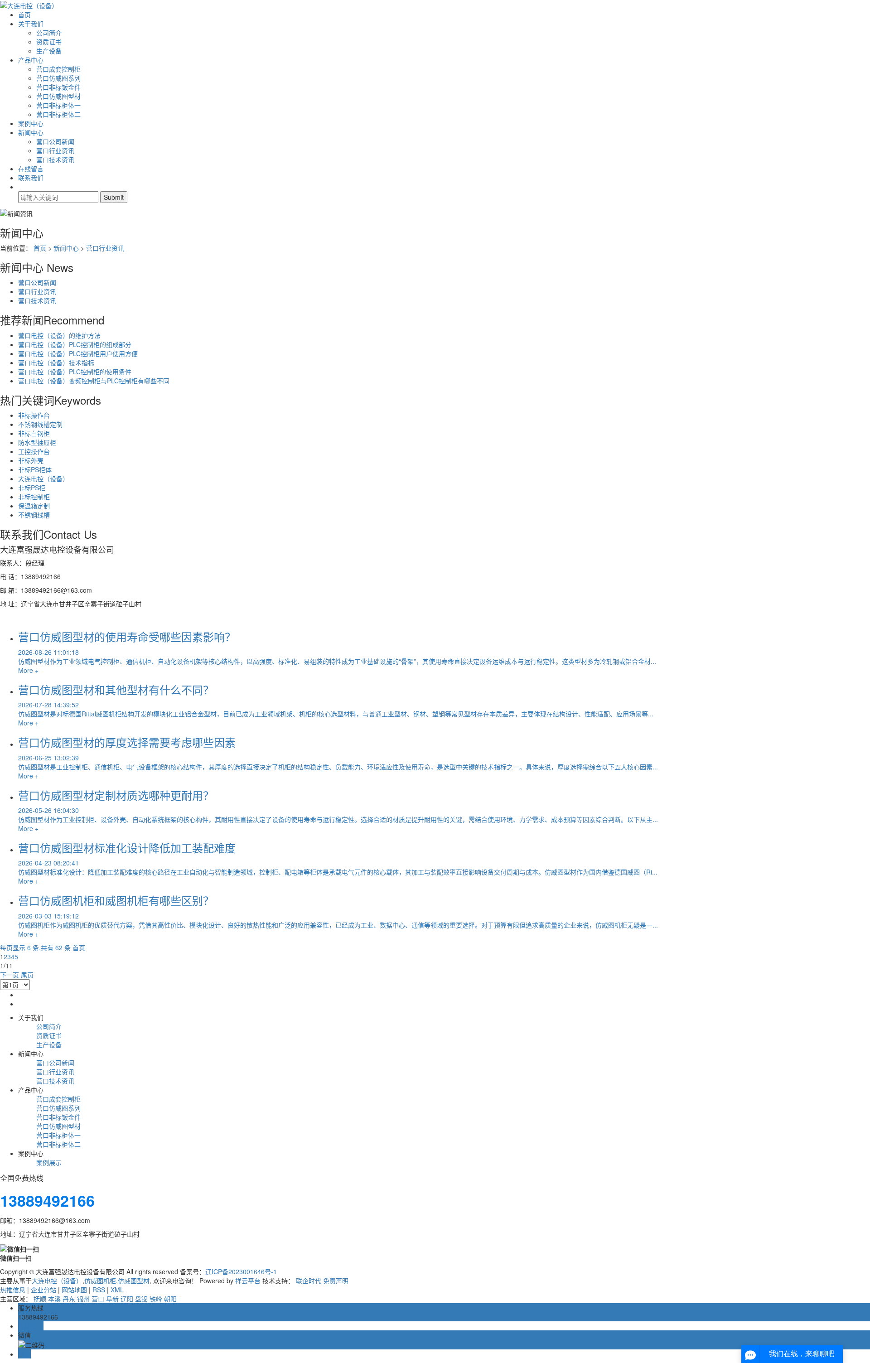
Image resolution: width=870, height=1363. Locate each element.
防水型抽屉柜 (37, 442)
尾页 (27, 974)
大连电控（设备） (43, 478)
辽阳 (127, 1298)
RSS (98, 1289)
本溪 (54, 1298)
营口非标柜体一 (58, 105)
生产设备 (49, 50)
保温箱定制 (34, 505)
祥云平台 (248, 1280)
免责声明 (335, 1280)
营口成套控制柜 (58, 68)
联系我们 (31, 177)
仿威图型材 (134, 1280)
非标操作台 (34, 415)
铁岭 (156, 1298)
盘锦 (141, 1298)
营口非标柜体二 (58, 114)
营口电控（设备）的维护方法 (59, 335)
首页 (24, 14)
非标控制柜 (34, 496)
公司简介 (49, 32)
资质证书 (49, 41)
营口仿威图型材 (58, 96)
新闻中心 (31, 132)
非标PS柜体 (35, 469)
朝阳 (170, 1298)
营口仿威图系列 (58, 77)
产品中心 (31, 59)
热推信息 (12, 1289)
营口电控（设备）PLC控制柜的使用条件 (74, 371)
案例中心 (31, 123)
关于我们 (31, 23)
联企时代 (308, 1280)
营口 (98, 1298)
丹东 (69, 1298)
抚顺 (40, 1298)
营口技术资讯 (55, 159)
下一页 (9, 974)
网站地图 (74, 1289)
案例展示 (49, 1162)
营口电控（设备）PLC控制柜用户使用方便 (78, 353)
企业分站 (43, 1289)
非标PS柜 (31, 487)
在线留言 (31, 168)
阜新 (112, 1298)
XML (117, 1289)
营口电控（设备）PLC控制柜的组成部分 (74, 344)
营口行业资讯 (55, 150)
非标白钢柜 (34, 433)
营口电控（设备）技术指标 (56, 362)
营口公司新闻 (55, 141)
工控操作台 (34, 451)
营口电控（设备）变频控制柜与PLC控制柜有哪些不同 (93, 380)
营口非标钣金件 (58, 87)
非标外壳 (31, 460)
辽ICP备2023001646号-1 (241, 1271)
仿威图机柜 (100, 1280)
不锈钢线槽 (34, 514)
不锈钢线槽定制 (40, 424)
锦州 (83, 1298)
